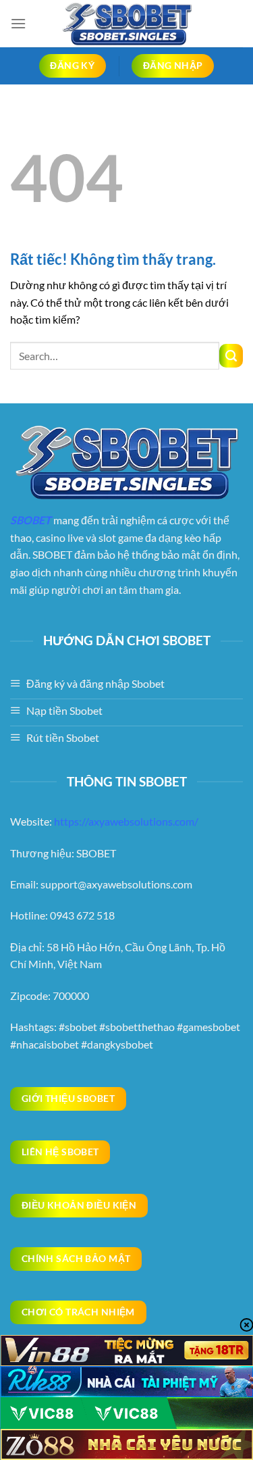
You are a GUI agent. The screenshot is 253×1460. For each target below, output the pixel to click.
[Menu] (18, 23)
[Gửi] (231, 356)
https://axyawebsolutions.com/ (126, 821)
